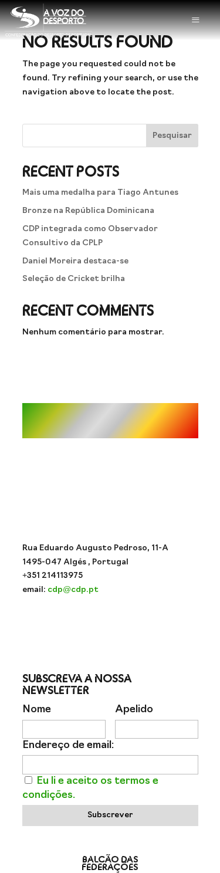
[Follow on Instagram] (63, 624)
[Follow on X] (133, 624)
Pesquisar (172, 135)
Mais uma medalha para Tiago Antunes (100, 192)
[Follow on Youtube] (86, 624)
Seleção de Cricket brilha (73, 279)
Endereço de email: (68, 745)
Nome (36, 710)
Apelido (134, 710)
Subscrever (110, 815)
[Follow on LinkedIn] (157, 624)
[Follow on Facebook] (110, 624)
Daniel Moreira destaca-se (75, 261)
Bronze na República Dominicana (88, 211)
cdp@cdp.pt (73, 590)
